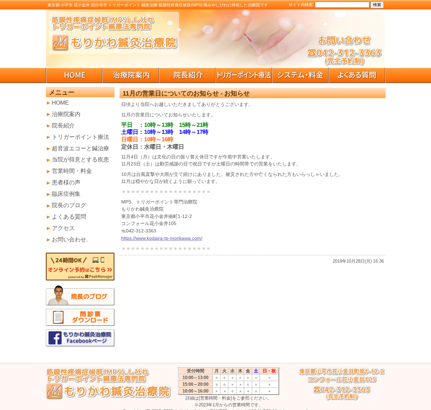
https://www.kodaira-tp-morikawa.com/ (161, 238)
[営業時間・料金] (215, 398)
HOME (60, 102)
